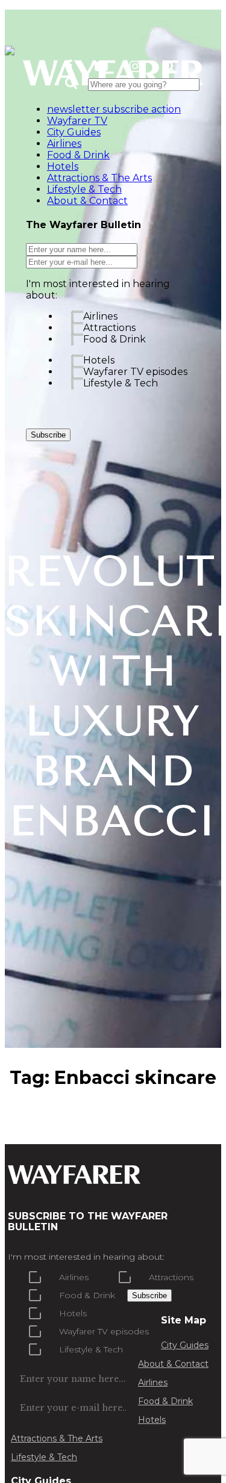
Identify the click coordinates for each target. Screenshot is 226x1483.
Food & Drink (114, 339)
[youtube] (101, 66)
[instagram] (135, 66)
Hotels (99, 360)
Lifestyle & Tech (120, 383)
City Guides (185, 1345)
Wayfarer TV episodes (135, 371)
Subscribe (48, 434)
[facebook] (69, 66)
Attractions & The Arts (56, 1438)
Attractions (109, 327)
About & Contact (173, 1363)
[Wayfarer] (74, 1178)
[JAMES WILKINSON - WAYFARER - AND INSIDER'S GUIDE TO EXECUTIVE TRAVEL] (9, 48)
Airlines (100, 316)
